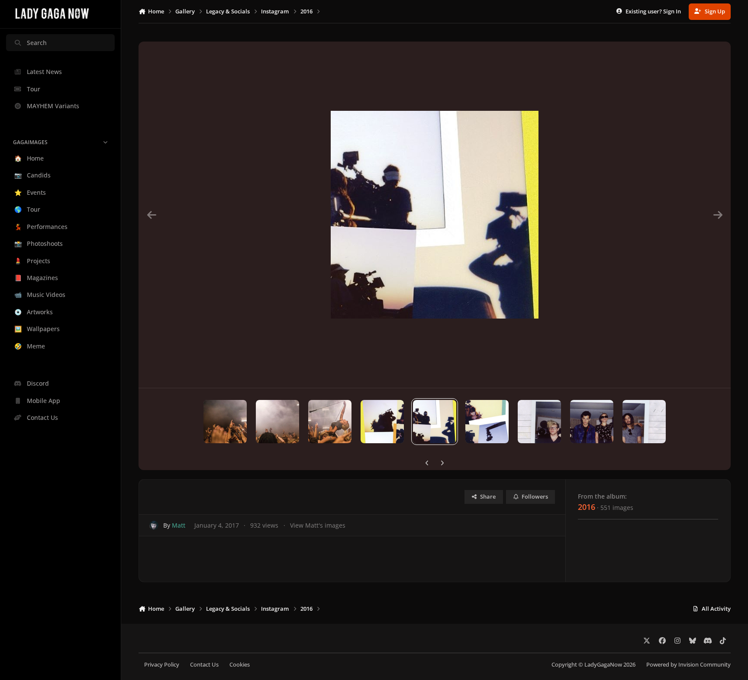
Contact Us (204, 664)
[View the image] (225, 421)
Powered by (688, 664)
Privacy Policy (161, 664)
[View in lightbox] (434, 215)
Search (37, 43)
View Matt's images (317, 525)
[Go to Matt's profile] (153, 525)
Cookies (239, 664)
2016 (586, 507)
